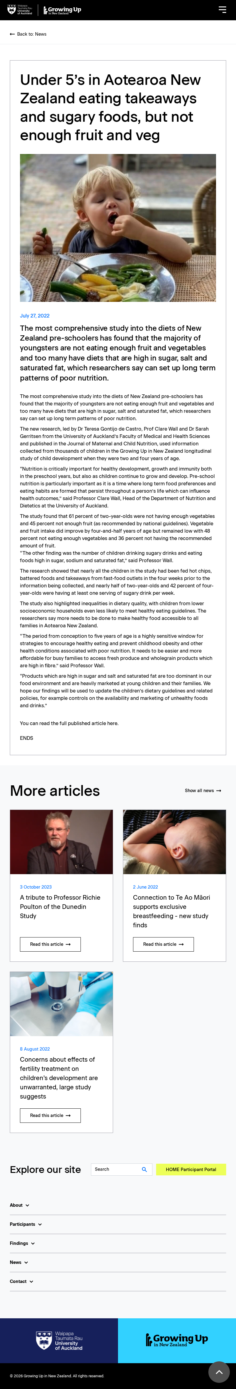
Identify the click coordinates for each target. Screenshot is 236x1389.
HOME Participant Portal (191, 1169)
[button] (222, 10)
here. (113, 723)
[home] (44, 10)
